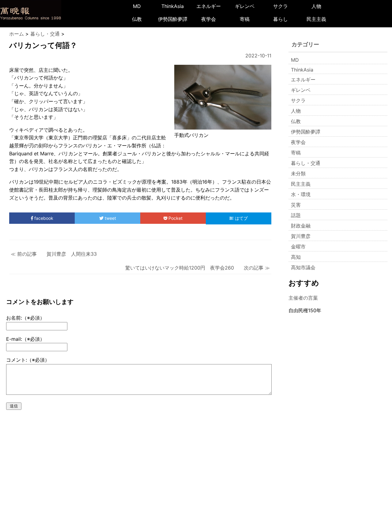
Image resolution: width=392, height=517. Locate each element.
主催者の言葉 (303, 298)
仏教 (137, 19)
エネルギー (208, 6)
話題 (296, 215)
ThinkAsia (172, 6)
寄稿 (245, 19)
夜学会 (208, 19)
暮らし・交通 (305, 163)
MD (137, 6)
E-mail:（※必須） (25, 339)
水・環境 (301, 194)
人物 (316, 6)
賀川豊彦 (301, 236)
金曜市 (298, 246)
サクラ (280, 6)
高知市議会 (303, 267)
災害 (296, 205)
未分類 (298, 173)
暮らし (280, 19)
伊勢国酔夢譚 (172, 19)
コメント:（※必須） (28, 360)
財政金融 (301, 226)
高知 (296, 257)
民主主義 (316, 19)
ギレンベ (244, 6)
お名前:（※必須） (25, 318)
